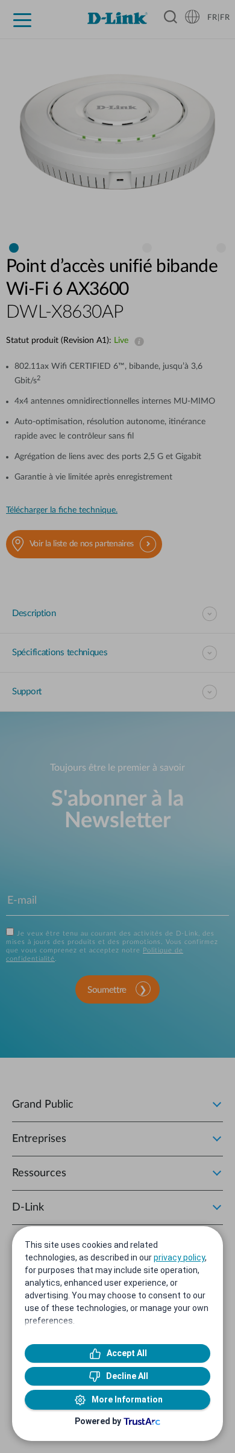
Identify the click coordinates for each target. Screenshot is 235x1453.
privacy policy (179, 1257)
